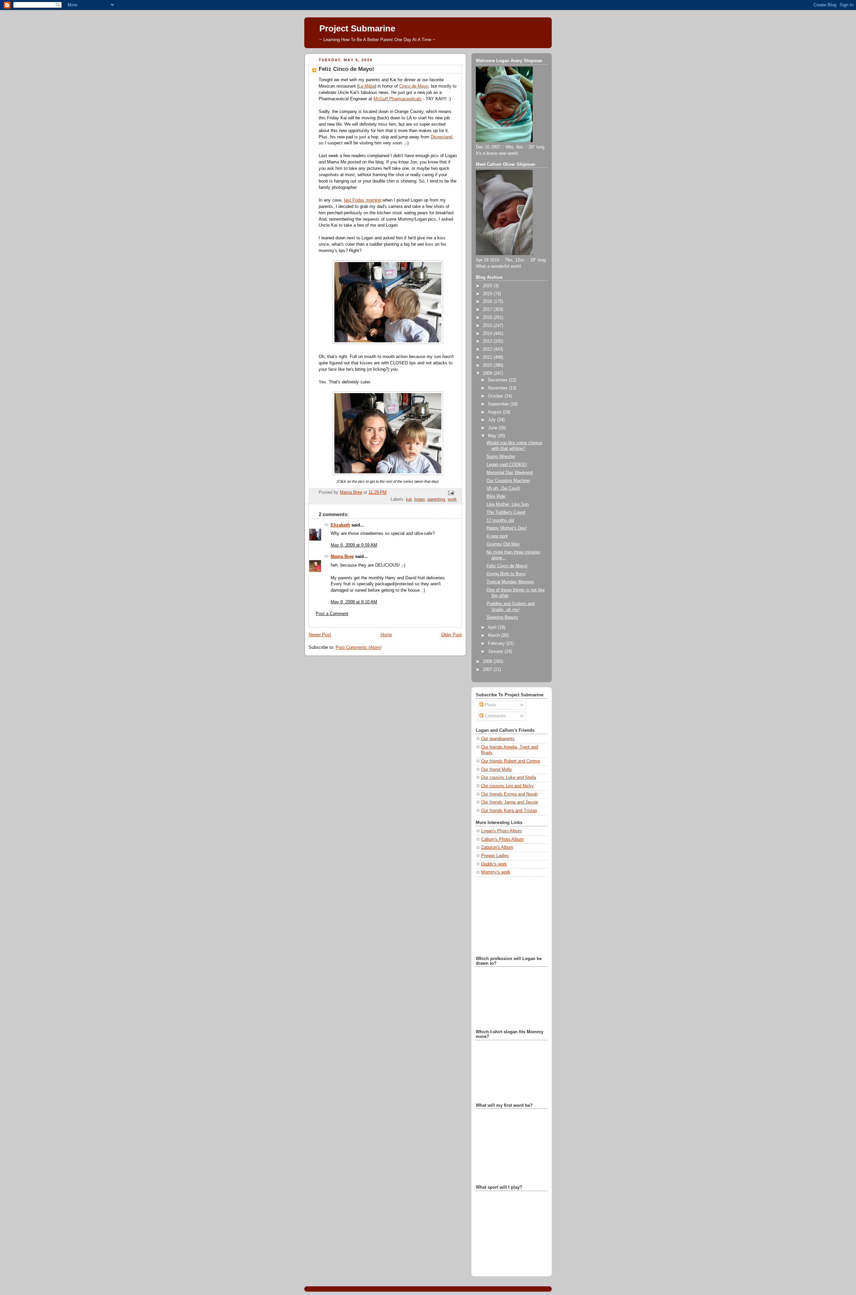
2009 (488, 373)
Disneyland (441, 137)
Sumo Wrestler (501, 456)
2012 (488, 349)
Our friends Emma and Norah (509, 794)
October (496, 396)
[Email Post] (451, 492)
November (498, 388)
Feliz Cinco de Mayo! (507, 566)
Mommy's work (495, 872)
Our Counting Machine (508, 480)
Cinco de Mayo (413, 86)
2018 (488, 301)
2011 (488, 357)
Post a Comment (332, 613)
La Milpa (366, 86)
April (493, 627)
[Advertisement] (509, 915)
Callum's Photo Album (502, 839)
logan (419, 499)
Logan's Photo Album (501, 831)
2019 (488, 293)
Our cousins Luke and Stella (508, 777)
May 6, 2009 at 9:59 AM (354, 545)
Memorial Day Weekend (510, 472)
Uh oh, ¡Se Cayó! (503, 488)
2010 (488, 365)
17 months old (500, 520)
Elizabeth (340, 525)
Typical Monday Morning (510, 582)
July (492, 420)
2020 (488, 285)
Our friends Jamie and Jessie (509, 802)
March (494, 635)
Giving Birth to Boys (506, 574)
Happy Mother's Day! (507, 528)
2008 (488, 661)
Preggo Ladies (495, 855)
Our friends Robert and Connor (510, 761)
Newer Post (320, 634)
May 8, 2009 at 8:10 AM (354, 602)
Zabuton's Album (497, 847)
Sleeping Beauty (502, 617)
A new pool (497, 536)
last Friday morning (362, 200)
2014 (488, 333)
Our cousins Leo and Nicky (507, 786)
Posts (490, 705)
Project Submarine (357, 28)
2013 (488, 341)
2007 (488, 669)
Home (386, 634)
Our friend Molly (496, 769)
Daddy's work (494, 864)
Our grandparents (498, 738)
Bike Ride (496, 496)
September (499, 404)
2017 (488, 309)
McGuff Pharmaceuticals (397, 99)
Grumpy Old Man (503, 544)
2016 (488, 317)
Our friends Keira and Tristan (509, 810)
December (498, 380)
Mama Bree (342, 556)
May (493, 436)
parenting (436, 499)
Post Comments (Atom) (359, 647)
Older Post (451, 634)
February (497, 643)
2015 (488, 325)
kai (409, 499)
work (452, 499)
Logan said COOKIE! (507, 464)
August (495, 412)
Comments (495, 716)
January (496, 651)
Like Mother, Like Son (508, 504)
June (493, 428)
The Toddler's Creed (506, 512)
